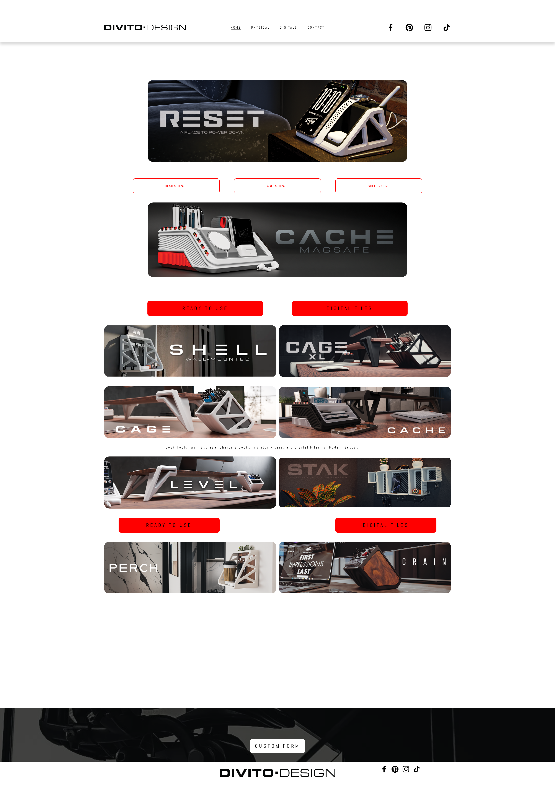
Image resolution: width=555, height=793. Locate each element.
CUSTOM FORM (277, 746)
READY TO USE (205, 308)
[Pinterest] (409, 27)
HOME (236, 27)
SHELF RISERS (378, 185)
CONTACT (316, 27)
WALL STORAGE (277, 185)
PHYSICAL (260, 27)
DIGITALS (288, 27)
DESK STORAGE (176, 185)
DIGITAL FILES (350, 308)
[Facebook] (390, 27)
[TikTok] (446, 27)
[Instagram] (428, 27)
